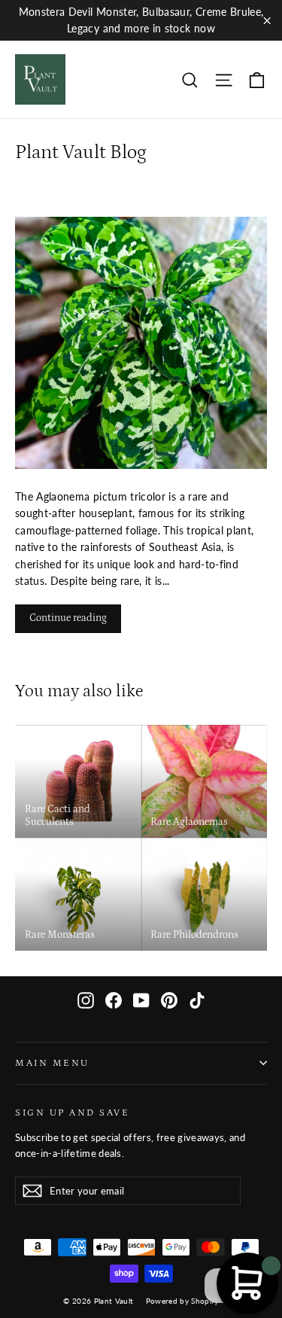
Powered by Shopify (182, 1300)
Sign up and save (72, 1112)
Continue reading (68, 618)
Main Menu (52, 1063)
